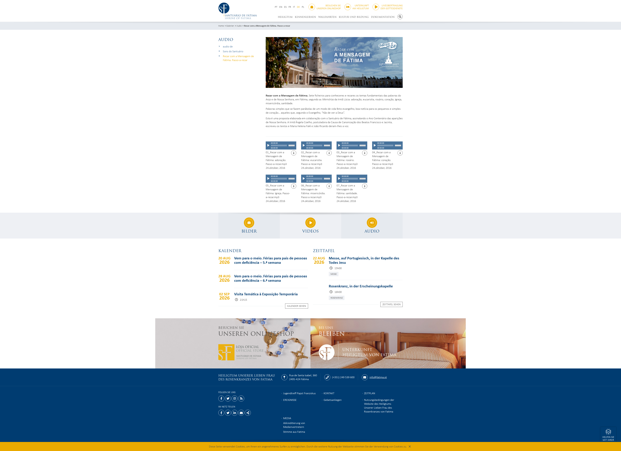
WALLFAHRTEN (327, 17)
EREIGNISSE (290, 400)
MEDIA (287, 418)
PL (303, 7)
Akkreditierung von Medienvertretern (294, 425)
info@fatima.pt (378, 377)
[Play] (268, 145)
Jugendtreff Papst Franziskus (299, 393)
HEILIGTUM (285, 17)
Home (221, 25)
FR (290, 7)
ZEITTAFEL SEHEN (391, 304)
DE (298, 7)
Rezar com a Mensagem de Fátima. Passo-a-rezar (267, 25)
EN (280, 7)
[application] (281, 145)
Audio (239, 25)
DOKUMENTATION (383, 17)
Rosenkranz (337, 297)
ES (285, 7)
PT (276, 7)
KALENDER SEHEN (296, 306)
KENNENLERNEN (305, 17)
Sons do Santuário (233, 51)
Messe (334, 273)
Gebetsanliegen (333, 400)
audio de (228, 46)
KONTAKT (329, 393)
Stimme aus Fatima (294, 432)
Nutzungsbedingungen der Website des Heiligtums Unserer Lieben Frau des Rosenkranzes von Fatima (379, 405)
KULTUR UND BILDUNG (354, 17)
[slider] (291, 145)
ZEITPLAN (369, 393)
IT (294, 7)
